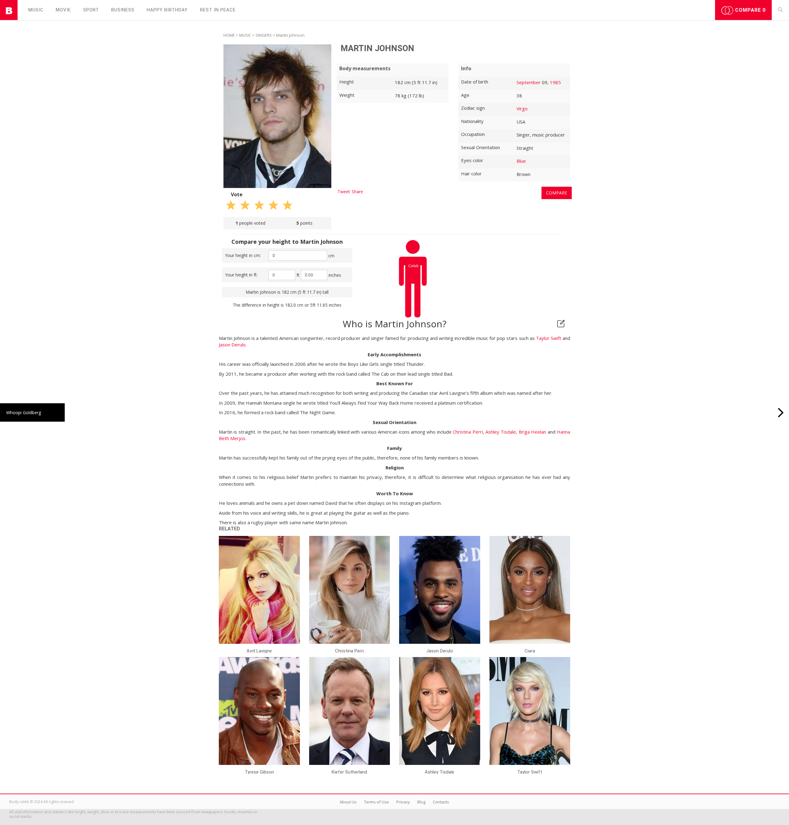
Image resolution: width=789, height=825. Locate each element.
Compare (750, 10)
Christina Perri (468, 432)
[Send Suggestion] (561, 323)
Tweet (343, 191)
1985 (555, 82)
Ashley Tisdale (500, 432)
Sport (91, 10)
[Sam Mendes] (781, 412)
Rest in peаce (218, 10)
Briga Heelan (532, 432)
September (529, 82)
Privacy (403, 802)
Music (35, 10)
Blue (521, 161)
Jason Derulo (232, 344)
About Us (348, 802)
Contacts (441, 802)
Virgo (522, 108)
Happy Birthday (167, 10)
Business (122, 10)
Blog (421, 802)
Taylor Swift (548, 338)
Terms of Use (376, 802)
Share (357, 191)
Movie (63, 10)
